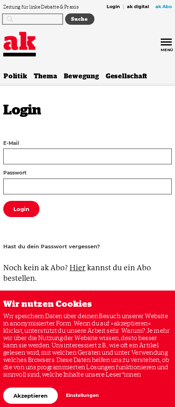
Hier (77, 268)
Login (113, 6)
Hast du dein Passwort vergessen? (51, 246)
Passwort (14, 173)
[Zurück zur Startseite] (19, 41)
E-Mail (11, 143)
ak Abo (163, 6)
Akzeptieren (30, 395)
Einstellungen (82, 395)
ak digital (138, 6)
